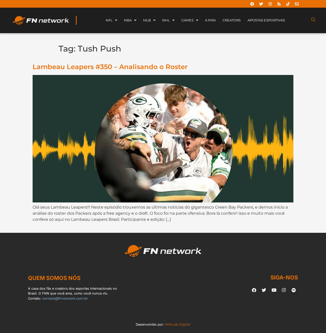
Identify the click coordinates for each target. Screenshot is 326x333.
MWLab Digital (177, 324)
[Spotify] (293, 290)
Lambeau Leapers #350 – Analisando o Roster (110, 67)
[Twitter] (261, 4)
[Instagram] (270, 4)
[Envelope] (297, 4)
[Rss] (279, 4)
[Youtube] (273, 290)
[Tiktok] (288, 4)
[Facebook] (252, 4)
